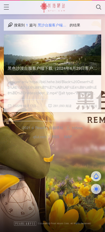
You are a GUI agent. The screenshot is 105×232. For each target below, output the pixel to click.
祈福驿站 (56, 127)
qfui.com (40, 136)
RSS (55, 136)
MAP (68, 136)
